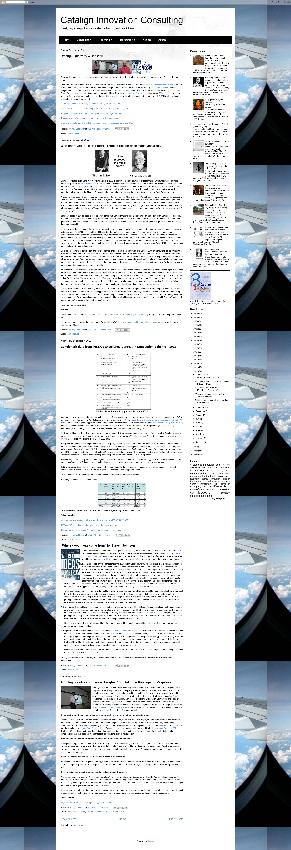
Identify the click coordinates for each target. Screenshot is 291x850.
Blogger (150, 841)
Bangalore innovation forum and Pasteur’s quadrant (217, 228)
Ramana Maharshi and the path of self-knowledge (138, 322)
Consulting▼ (84, 39)
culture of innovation (76, 811)
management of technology (215, 484)
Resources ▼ (128, 39)
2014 (195, 359)
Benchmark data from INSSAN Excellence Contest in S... (208, 389)
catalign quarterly (75, 133)
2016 (195, 352)
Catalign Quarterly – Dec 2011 (82, 56)
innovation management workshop (161, 85)
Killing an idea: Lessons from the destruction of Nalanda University (215, 58)
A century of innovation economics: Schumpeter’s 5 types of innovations (216, 80)
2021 (195, 333)
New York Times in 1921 (165, 728)
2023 (195, 325)
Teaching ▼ (106, 39)
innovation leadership (96, 811)
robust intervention (218, 489)
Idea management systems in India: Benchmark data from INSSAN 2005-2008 (95, 520)
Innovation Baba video (219, 473)
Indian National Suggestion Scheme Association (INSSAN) (156, 420)
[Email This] (116, 128)
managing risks (199, 486)
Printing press (121, 631)
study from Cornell (90, 728)
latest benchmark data (112, 96)
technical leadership (115, 811)
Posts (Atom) (79, 825)
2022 (195, 329)
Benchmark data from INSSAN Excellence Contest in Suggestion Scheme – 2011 (118, 346)
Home (66, 39)
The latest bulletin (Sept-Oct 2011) (168, 423)
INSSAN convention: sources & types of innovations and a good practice (93, 530)
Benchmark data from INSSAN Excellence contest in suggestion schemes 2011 (98, 123)
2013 (195, 363)
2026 (195, 313)
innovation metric (75, 539)
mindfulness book (219, 486)
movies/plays (197, 489)
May (198, 426)
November (200, 407)
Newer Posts (68, 819)
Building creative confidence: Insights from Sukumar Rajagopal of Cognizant (96, 108)
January (199, 442)
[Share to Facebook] (124, 128)
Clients (147, 39)
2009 (195, 451)
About (162, 39)
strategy (225, 493)
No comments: (104, 129)
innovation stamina (199, 479)
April (198, 430)
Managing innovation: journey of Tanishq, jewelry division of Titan (91, 104)
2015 (195, 356)
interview (64, 325)
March (199, 434)
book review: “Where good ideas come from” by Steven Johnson (91, 118)
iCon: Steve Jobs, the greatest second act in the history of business (115, 314)
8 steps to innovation (202, 464)
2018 (195, 344)
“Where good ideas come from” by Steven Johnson (98, 545)
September (201, 411)
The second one (162, 88)
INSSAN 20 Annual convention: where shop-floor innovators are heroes (92, 525)
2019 (195, 340)
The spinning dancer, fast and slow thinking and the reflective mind (216, 165)
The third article (121, 90)
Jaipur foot (136, 631)
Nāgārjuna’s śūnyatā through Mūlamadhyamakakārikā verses (215, 103)
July (198, 419)
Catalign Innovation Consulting (122, 20)
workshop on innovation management (114, 707)
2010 (195, 447)
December (200, 374)
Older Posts (176, 819)
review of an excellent (138, 93)
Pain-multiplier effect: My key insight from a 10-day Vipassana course (216, 207)
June (198, 423)
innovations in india (201, 481)
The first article (79, 88)
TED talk (110, 559)
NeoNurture (141, 584)
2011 (195, 371)
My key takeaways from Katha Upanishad (215, 187)
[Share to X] (121, 128)
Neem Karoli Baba (94, 184)
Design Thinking (199, 470)
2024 (195, 321)
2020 (195, 336)
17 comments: (105, 330)
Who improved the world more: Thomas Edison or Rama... (212, 382)
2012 (195, 367)
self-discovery (74, 334)
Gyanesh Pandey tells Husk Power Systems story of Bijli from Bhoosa (94, 113)
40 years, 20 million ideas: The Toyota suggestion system (86, 802)
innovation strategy (220, 479)
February (200, 438)
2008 (195, 454)
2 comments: (103, 807)
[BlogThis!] (118, 128)
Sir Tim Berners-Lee (154, 613)
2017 (195, 348)
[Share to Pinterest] (127, 128)
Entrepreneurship (217, 471)
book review (73, 670)
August (199, 415)
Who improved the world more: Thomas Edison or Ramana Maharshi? (111, 145)
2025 (195, 317)
